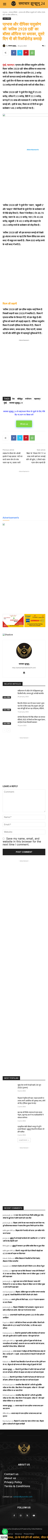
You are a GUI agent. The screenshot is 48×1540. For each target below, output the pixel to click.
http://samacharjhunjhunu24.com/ (24, 668)
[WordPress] (24, 672)
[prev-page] (4, 730)
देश (13, 398)
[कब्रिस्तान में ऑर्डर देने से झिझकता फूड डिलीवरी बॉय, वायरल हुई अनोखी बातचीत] (9, 693)
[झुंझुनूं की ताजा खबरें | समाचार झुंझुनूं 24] (24, 1448)
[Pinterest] (26, 52)
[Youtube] (33, 1515)
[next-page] (8, 730)
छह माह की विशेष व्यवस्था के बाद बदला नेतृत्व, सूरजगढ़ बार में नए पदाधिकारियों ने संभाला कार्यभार (31, 1115)
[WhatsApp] (32, 52)
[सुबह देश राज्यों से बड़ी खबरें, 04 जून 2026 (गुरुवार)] (9, 1088)
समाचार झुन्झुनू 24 (16, 402)
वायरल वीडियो (13, 12)
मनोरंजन (28, 398)
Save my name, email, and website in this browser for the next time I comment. (22, 841)
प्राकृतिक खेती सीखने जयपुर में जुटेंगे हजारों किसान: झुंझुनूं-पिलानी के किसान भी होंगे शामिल (31, 1129)
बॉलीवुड (20, 398)
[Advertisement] (24, 178)
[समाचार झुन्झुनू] (4, 45)
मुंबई (5, 402)
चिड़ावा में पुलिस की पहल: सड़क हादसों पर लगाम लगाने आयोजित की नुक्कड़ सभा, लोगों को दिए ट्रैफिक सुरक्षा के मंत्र (31, 1100)
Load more (23, 1140)
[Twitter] (20, 52)
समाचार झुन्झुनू (12, 46)
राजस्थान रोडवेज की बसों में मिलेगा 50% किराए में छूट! (28, 1266)
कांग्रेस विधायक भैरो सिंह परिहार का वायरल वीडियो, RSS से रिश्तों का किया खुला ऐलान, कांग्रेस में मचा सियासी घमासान (31, 719)
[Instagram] (20, 1515)
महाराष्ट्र (37, 398)
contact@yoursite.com (22, 1496)
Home (5, 12)
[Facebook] (13, 52)
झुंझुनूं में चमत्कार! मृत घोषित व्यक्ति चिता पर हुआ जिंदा (28, 1246)
